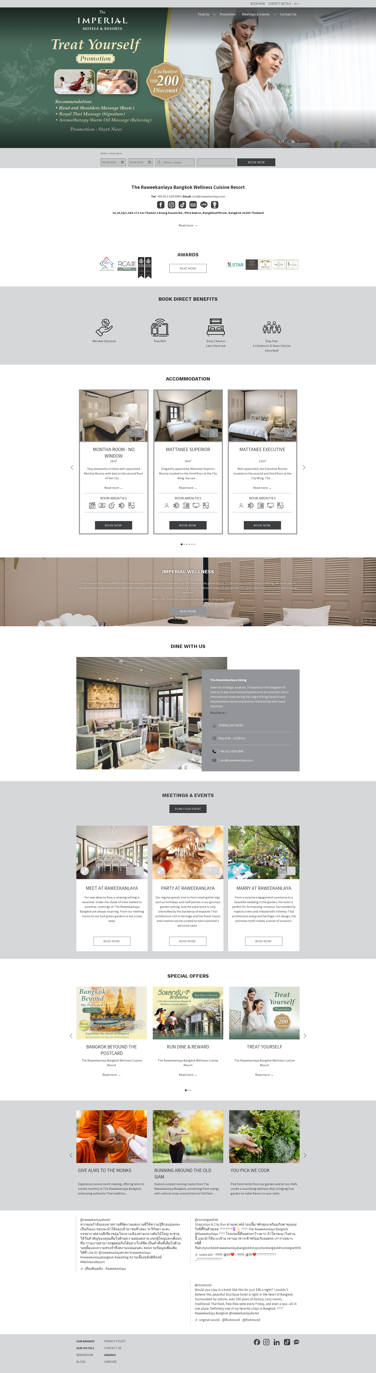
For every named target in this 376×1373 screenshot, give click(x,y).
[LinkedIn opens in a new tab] (277, 1342)
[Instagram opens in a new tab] (266, 1342)
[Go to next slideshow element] (139, 433)
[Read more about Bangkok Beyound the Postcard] (111, 1013)
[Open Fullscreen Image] (84, 871)
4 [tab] (189, 544)
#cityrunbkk (207, 1248)
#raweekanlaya (140, 1252)
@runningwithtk (206, 1219)
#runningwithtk (290, 1248)
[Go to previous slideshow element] (130, 433)
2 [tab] (184, 544)
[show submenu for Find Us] (214, 14)
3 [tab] (187, 544)
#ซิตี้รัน (198, 1245)
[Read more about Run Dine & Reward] (188, 1013)
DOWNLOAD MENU (230, 725)
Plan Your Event (188, 809)
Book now (256, 162)
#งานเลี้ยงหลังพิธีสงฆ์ (145, 1257)
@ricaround (203, 1285)
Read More (188, 611)
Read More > (218, 713)
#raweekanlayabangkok (233, 1248)
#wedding (122, 1257)
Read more (188, 268)
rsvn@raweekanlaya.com (208, 196)
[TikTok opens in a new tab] (287, 1342)
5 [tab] (192, 544)
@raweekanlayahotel (95, 1219)
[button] (113, 162)
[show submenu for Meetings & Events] (275, 14)
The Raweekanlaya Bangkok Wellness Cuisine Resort (188, 187)
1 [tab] (182, 544)
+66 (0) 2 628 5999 (169, 196)
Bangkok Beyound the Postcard (111, 1049)
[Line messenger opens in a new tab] (296, 1342)
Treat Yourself (264, 1046)
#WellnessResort (92, 1262)
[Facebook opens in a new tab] (257, 1342)
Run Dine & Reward (188, 1046)
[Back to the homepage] (102, 20)
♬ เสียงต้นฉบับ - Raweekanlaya (103, 1268)
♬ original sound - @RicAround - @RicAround (227, 1319)
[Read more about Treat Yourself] (264, 1013)
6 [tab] (194, 544)
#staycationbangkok (264, 1248)
